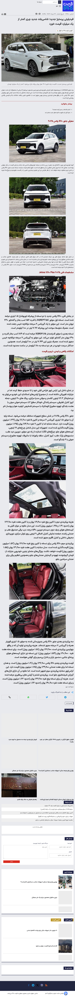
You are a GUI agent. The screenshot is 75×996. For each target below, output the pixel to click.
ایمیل (70, 852)
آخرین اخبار (68, 920)
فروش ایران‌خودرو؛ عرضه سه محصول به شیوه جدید (23, 740)
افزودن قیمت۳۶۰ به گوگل (65, 30)
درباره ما (39, 2)
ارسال (11, 862)
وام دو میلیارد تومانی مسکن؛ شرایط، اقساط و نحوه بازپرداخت (57, 800)
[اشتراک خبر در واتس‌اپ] (28, 697)
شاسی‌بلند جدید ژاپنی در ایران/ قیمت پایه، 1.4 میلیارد (58, 806)
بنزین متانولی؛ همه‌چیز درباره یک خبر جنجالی (24, 771)
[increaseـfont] (40, 14)
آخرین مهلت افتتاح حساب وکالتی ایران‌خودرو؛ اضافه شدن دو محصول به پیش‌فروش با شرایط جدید (46, 813)
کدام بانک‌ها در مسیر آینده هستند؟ (61, 110)
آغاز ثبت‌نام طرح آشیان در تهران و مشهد (46, 946)
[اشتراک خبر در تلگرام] (65, 697)
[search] (59, 2)
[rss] (46, 985)
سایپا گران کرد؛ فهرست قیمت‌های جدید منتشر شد (57, 113)
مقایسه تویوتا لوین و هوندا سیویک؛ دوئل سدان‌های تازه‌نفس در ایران (54, 820)
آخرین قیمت (56, 920)
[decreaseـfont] (36, 14)
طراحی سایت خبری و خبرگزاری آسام (54, 993)
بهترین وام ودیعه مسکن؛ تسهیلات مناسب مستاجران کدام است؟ (56, 771)
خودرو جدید (69, 703)
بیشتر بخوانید (66, 103)
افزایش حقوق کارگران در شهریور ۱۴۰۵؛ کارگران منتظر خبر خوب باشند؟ (57, 741)
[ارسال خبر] (5, 14)
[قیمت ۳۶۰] (68, 5)
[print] (2, 14)
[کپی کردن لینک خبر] (10, 697)
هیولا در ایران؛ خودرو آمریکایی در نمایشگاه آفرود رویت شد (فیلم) (55, 816)
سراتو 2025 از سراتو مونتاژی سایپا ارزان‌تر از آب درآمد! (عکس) (57, 809)
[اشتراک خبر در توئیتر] (47, 697)
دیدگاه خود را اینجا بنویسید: (40, 843)
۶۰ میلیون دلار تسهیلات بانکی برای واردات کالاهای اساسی (42, 930)
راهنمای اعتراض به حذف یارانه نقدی (27, 800)
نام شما (70, 843)
